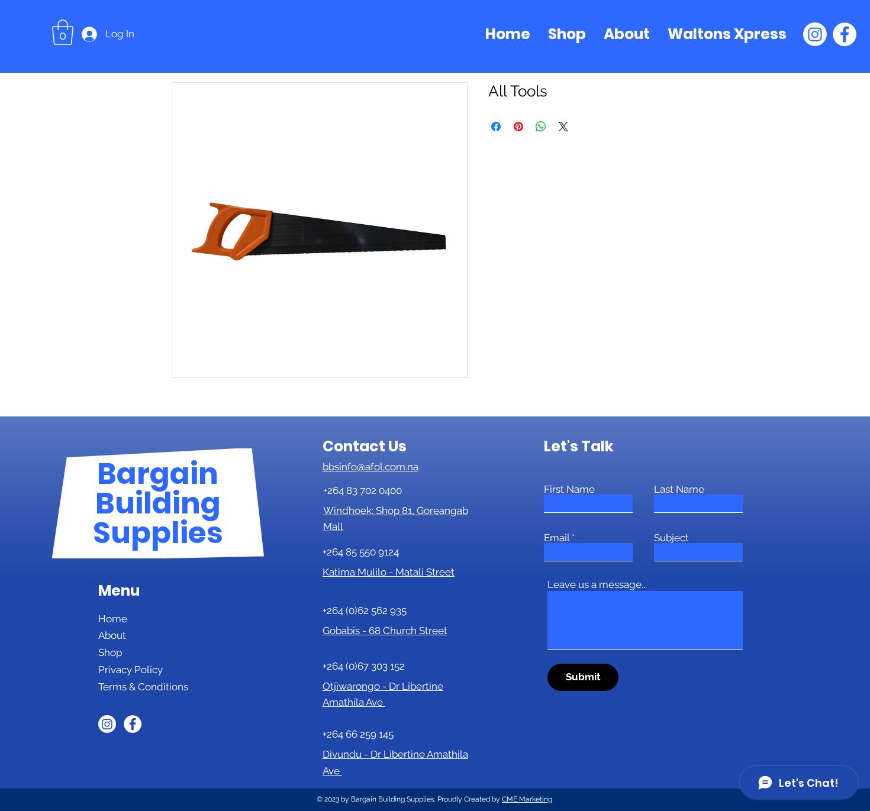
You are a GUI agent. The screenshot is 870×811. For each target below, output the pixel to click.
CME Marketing (527, 799)
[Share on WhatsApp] (541, 126)
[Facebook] (844, 34)
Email (556, 538)
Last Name (679, 489)
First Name (569, 489)
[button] (62, 32)
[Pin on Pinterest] (518, 126)
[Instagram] (815, 34)
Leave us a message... (597, 585)
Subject (671, 538)
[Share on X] (563, 126)
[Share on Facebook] (496, 126)
